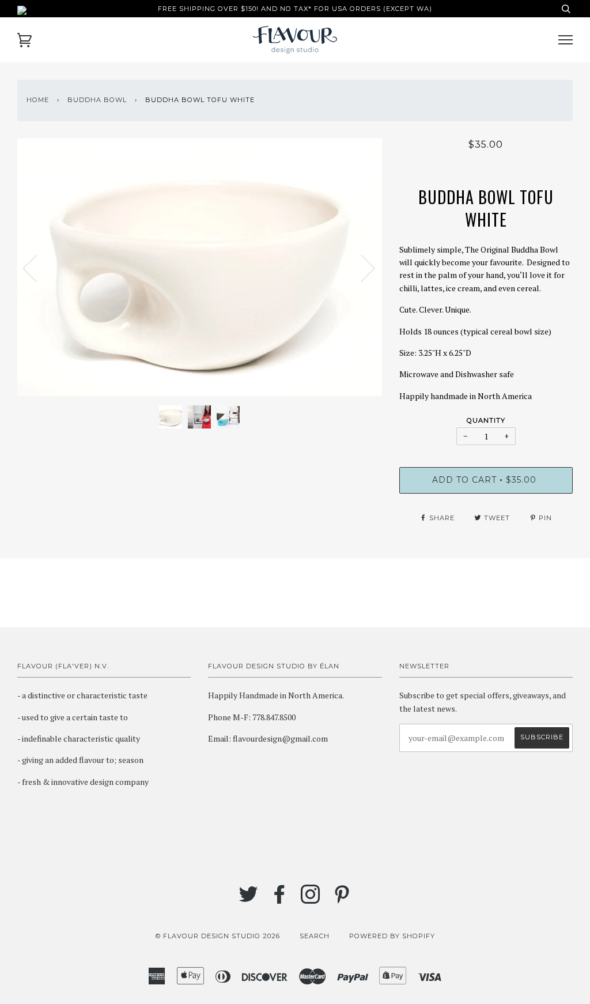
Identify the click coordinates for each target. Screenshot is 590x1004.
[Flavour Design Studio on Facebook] (280, 900)
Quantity (486, 420)
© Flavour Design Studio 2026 (218, 936)
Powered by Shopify (392, 936)
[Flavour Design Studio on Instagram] (311, 900)
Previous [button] (36, 267)
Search (315, 936)
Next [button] (361, 267)
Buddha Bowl (97, 100)
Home (38, 100)
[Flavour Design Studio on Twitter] (249, 900)
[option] (199, 267)
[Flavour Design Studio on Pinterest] (342, 900)
